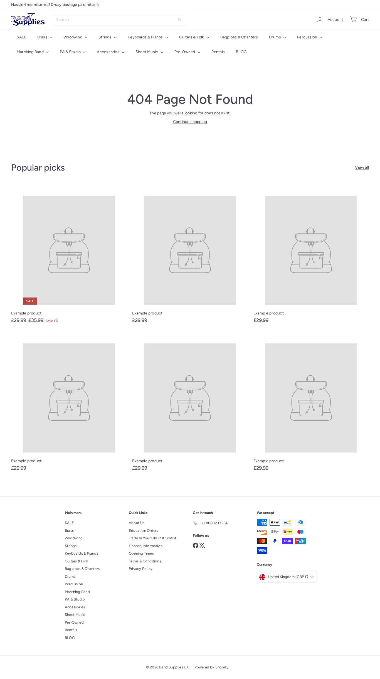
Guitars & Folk (192, 37)
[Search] (179, 19)
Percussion (307, 37)
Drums (275, 37)
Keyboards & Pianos (146, 37)
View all (362, 167)
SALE (21, 37)
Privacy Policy (140, 569)
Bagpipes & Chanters (239, 37)
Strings (105, 37)
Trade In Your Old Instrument (152, 538)
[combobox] (119, 19)
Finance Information (145, 546)
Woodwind (73, 37)
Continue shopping (190, 121)
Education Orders (143, 530)
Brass (42, 37)
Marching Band (31, 52)
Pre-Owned (185, 52)
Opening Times (141, 553)
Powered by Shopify (211, 667)
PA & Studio (71, 52)
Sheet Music (147, 52)
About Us (137, 523)
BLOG (241, 52)
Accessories (108, 52)
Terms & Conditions (145, 561)
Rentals (218, 52)
